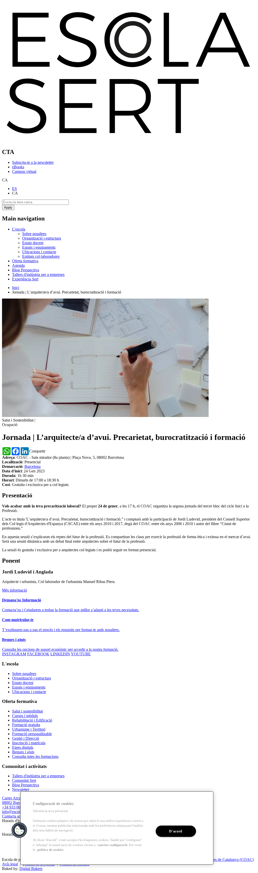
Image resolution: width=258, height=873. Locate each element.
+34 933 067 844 (15, 807)
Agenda (18, 265)
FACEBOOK (38, 654)
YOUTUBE (81, 654)
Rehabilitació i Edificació (32, 720)
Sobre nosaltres (34, 234)
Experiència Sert (25, 279)
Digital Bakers (30, 868)
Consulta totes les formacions (35, 756)
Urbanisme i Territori (28, 729)
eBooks (18, 167)
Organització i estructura (41, 238)
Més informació (14, 590)
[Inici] (129, 141)
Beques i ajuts (23, 752)
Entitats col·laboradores (40, 256)
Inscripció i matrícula (28, 743)
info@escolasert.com (18, 812)
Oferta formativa (25, 261)
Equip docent (32, 243)
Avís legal (10, 864)
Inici (15, 287)
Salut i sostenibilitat (27, 711)
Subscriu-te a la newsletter (33, 162)
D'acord (175, 831)
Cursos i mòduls (25, 716)
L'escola (18, 229)
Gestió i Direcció (25, 738)
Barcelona (32, 466)
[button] (19, 830)
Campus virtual (24, 171)
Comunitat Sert (24, 780)
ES (14, 188)
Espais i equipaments (38, 247)
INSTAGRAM (14, 654)
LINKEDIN (60, 654)
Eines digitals (22, 747)
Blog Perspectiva (25, 270)
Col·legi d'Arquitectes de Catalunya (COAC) (218, 859)
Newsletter (20, 789)
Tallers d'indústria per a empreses (38, 274)
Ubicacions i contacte (39, 252)
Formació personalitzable (32, 734)
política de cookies (50, 850)
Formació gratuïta (26, 725)
